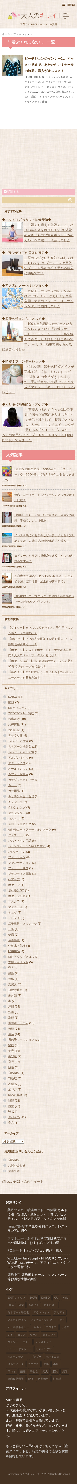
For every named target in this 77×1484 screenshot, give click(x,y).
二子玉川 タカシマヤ (22, 923)
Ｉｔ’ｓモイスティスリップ (52, 96)
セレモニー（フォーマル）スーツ (29, 829)
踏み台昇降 (15, 1095)
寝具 (11, 967)
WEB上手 (14, 1258)
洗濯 (11, 1012)
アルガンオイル (18, 757)
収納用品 (14, 951)
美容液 (12, 1056)
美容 (11, 1050)
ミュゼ (12, 912)
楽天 (45, 1371)
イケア (61, 1319)
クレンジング (16, 807)
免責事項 (14, 940)
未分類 (12, 995)
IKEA (11, 702)
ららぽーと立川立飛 (21, 752)
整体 (11, 978)
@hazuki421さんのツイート (23, 1181)
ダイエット (15, 835)
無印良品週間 (16, 1378)
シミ (10, 1334)
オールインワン (18, 768)
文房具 (12, 984)
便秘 (46, 1364)
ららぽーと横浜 (18, 741)
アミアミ (59, 1312)
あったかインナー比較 (50, 82)
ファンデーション (19, 862)
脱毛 (11, 1067)
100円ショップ (16, 1297)
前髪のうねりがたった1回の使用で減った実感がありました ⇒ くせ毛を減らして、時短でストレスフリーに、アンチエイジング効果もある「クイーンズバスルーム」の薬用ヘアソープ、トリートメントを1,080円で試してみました (38, 425)
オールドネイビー (18, 1327)
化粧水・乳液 (16, 945)
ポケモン (14, 884)
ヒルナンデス (44, 1349)
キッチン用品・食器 (21, 796)
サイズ (61, 86)
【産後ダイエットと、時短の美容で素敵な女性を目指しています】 (37, 1451)
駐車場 (57, 1378)
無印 (11, 1028)
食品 (11, 1122)
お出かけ (14, 718)
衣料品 (12, 1084)
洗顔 (11, 1017)
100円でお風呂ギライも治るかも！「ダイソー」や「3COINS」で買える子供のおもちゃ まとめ (38, 474)
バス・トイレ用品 (19, 840)
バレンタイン (16, 851)
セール (34, 1334)
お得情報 (14, 724)
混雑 (55, 1371)
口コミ (12, 1371)
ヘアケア (14, 879)
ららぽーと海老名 (19, 746)
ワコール (49, 91)
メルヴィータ (16, 1364)
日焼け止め (15, 990)
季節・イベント (18, 962)
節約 (11, 1045)
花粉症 (12, 1078)
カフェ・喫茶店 (18, 774)
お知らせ (14, 730)
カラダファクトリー (21, 779)
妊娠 (22, 1371)
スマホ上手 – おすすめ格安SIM (30, 1238)
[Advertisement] (38, 158)
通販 (33, 96)
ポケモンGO (16, 890)
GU (63, 77)
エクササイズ (16, 763)
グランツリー (16, 813)
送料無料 (43, 1378)
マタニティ (15, 907)
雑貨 (11, 1106)
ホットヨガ (52, 1356)
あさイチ (33, 1305)
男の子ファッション (21, 1039)
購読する (13, 191)
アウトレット (38, 86)
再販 (56, 1364)
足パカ (12, 1089)
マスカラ (14, 901)
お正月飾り (50, 1305)
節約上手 (14, 1274)
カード (12, 785)
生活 (11, 1034)
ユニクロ (38, 91)
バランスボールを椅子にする (27, 846)
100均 (33, 1297)
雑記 (11, 1100)
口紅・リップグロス (21, 956)
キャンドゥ (15, 801)
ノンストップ (43, 1341)
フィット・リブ (18, 868)
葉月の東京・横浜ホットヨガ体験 (32, 1210)
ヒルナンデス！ (17, 1356)
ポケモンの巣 (16, 895)
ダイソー (13, 1341)
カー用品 (14, 790)
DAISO (12, 696)
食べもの (14, 1117)
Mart (21, 1305)
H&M (66, 1297)
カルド (37, 1327)
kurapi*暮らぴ (17, 1226)
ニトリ (27, 1341)
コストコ (14, 818)
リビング (14, 918)
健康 (11, 934)
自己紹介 (14, 1072)
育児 (11, 1061)
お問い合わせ (16, 1165)
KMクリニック (17, 707)
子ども (34, 1371)
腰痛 (30, 1378)
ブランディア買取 (19, 873)
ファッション (53, 77)
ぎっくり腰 (15, 735)
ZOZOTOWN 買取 (21, 713)
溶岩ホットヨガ (18, 1023)
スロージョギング (19, 824)
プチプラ (36, 1356)
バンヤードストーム (20, 1349)
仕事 (11, 929)
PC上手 (13, 1250)
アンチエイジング (41, 1319)
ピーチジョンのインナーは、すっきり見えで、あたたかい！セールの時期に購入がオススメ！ (49, 65)
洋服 (11, 1006)
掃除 (11, 973)
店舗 (57, 91)
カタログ (52, 86)
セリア (21, 1334)
